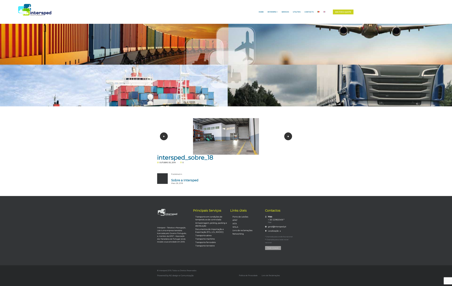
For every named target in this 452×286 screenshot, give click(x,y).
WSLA (235, 227)
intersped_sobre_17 (163, 136)
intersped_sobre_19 (291, 136)
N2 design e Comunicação (181, 275)
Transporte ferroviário (205, 242)
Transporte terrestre (205, 246)
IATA (234, 224)
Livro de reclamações (242, 230)
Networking (238, 234)
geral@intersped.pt (277, 227)
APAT (235, 220)
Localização (273, 231)
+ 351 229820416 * (276, 220)
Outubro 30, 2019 (167, 162)
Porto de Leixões (240, 217)
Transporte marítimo (205, 239)
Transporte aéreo (203, 235)
